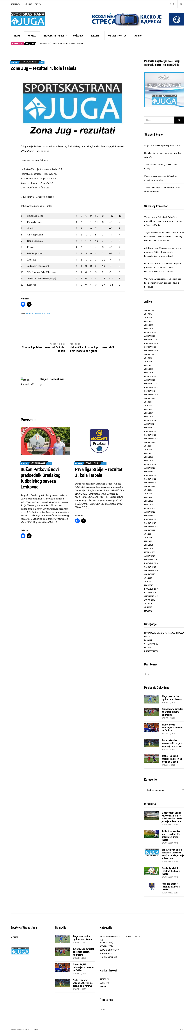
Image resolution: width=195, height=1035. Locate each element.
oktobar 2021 (150, 523)
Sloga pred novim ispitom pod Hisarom (162, 145)
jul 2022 (148, 490)
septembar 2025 (151, 351)
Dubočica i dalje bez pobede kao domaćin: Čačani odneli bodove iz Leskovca (162, 282)
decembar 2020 (150, 559)
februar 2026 (150, 332)
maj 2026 (148, 321)
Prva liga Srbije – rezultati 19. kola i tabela (171, 886)
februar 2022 (150, 508)
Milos (146, 263)
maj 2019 (148, 611)
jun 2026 (148, 318)
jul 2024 (148, 402)
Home (17, 35)
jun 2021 (148, 537)
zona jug (46, 313)
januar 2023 (149, 468)
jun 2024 (148, 406)
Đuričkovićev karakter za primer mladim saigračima (172, 712)
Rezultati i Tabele (53, 35)
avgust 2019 (149, 600)
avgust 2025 (149, 354)
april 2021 (148, 545)
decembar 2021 (150, 515)
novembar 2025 (151, 343)
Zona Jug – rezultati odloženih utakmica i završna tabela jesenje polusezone (173, 854)
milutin (147, 248)
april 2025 (148, 369)
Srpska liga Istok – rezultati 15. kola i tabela (171, 871)
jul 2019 (148, 603)
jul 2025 (148, 358)
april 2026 (148, 325)
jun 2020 (148, 581)
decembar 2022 (150, 471)
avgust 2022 (149, 486)
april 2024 (148, 413)
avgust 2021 (149, 530)
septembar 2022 (151, 482)
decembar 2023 (150, 427)
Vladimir (148, 278)
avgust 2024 (149, 398)
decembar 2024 (150, 384)
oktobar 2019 (150, 592)
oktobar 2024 (150, 391)
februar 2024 (150, 420)
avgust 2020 (149, 574)
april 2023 (148, 457)
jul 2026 (148, 314)
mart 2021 (148, 548)
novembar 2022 (151, 475)
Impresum (15, 4)
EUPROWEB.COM (29, 1029)
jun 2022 (148, 493)
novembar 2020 (151, 563)
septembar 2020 (151, 570)
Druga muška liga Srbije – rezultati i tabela (164, 633)
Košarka (78, 35)
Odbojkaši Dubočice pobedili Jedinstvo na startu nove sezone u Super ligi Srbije (163, 221)
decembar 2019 (150, 585)
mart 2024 (148, 416)
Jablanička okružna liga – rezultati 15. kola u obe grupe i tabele (171, 835)
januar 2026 (149, 336)
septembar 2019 (151, 596)
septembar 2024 (151, 395)
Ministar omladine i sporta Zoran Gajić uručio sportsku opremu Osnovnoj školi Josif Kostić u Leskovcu (164, 236)
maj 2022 (148, 497)
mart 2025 (148, 373)
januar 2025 (149, 380)
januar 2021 (149, 556)
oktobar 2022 (150, 479)
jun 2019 (148, 607)
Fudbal (32, 35)
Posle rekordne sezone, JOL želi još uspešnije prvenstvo (172, 743)
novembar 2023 (151, 431)
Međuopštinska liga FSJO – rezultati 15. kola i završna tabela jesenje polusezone (172, 817)
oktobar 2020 (150, 567)
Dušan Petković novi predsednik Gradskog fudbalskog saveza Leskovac (40, 478)
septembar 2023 (151, 438)
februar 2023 (150, 464)
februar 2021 (150, 552)
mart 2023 (148, 460)
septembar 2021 (151, 526)
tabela (38, 313)
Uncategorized (151, 651)
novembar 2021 (151, 519)
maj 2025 (148, 365)
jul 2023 (148, 446)
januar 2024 (149, 424)
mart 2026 (148, 329)
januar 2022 (149, 512)
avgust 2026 (149, 310)
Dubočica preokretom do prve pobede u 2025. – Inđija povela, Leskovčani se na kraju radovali (163, 252)
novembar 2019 (151, 589)
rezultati (30, 313)
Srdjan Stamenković (52, 379)
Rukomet (95, 35)
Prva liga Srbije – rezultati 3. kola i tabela (99, 472)
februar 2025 (150, 376)
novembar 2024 (151, 387)
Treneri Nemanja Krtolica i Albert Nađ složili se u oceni (172, 758)
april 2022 (148, 501)
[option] (111, 42)
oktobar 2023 (150, 435)
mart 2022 (148, 504)
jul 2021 (148, 534)
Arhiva (38, 4)
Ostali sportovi (117, 35)
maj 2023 (148, 453)
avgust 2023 (149, 442)
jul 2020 (148, 578)
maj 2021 (148, 541)
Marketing (27, 4)
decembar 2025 (150, 340)
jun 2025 (148, 362)
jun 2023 (148, 449)
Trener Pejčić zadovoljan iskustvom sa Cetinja (61, 42)
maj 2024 (148, 409)
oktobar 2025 (150, 347)
